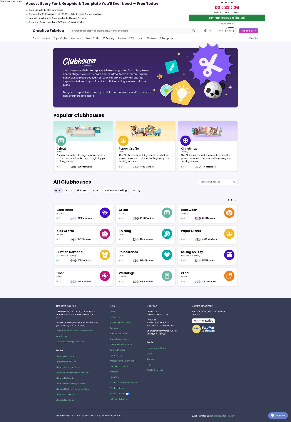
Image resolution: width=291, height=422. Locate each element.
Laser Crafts (92, 38)
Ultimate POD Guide (65, 378)
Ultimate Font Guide (65, 356)
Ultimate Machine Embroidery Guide (72, 389)
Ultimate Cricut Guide (66, 361)
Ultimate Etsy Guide (65, 400)
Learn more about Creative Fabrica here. (74, 330)
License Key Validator (156, 348)
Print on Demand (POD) (120, 322)
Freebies (253, 38)
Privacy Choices (117, 393)
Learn (140, 38)
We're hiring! (61, 336)
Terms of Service (117, 350)
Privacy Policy (116, 355)
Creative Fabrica (48, 30)
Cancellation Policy (119, 366)
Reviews (150, 359)
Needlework (77, 38)
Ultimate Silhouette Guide (67, 367)
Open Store (115, 377)
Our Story (114, 328)
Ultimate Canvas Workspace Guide (72, 372)
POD (131, 38)
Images (46, 38)
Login (220, 30)
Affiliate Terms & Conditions (122, 361)
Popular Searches (155, 370)
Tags (149, 364)
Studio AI (151, 38)
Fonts (35, 38)
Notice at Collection (119, 399)
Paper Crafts (60, 38)
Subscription (166, 38)
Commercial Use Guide (121, 344)
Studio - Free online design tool (124, 382)
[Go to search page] (193, 31)
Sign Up (230, 30)
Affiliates (114, 371)
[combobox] (232, 200)
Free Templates (117, 388)
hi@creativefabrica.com (223, 416)
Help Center (115, 317)
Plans (112, 311)
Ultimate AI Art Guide (65, 394)
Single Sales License (119, 339)
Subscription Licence (119, 333)
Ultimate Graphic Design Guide (70, 383)
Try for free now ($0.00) (227, 18)
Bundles (122, 38)
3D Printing (108, 38)
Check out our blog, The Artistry (70, 341)
